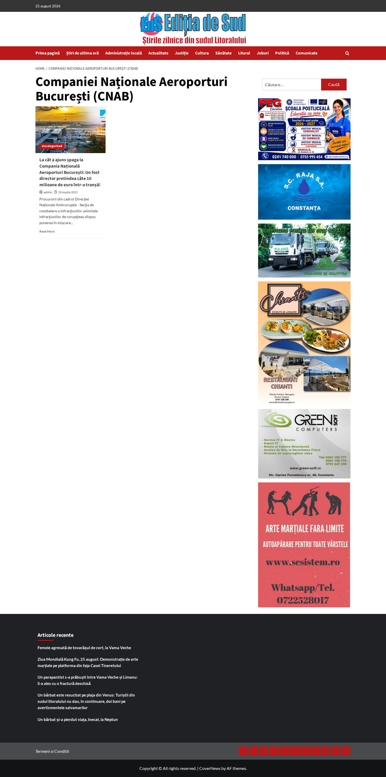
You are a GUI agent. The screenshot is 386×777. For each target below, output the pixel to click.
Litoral (244, 53)
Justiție (182, 53)
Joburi (263, 53)
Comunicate (306, 53)
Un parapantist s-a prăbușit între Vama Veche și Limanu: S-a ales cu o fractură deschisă (88, 680)
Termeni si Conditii (52, 751)
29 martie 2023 (67, 192)
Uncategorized (52, 146)
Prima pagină (47, 53)
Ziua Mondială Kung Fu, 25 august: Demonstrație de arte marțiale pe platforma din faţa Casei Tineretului (88, 662)
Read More (47, 231)
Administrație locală (123, 53)
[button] (347, 53)
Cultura (202, 53)
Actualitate (158, 53)
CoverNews (210, 768)
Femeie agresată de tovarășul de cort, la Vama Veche (84, 647)
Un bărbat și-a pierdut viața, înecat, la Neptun (78, 719)
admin (48, 192)
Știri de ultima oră (82, 53)
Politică (282, 53)
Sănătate (223, 53)
